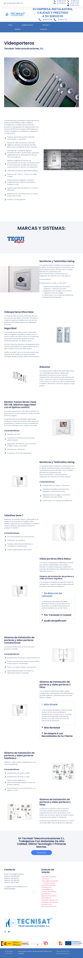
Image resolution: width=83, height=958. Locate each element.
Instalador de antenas (50, 902)
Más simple (51, 704)
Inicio (10, 25)
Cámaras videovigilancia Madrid (50, 880)
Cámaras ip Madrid (49, 877)
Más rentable (52, 727)
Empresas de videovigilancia (47, 888)
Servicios (46, 25)
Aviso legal (22, 951)
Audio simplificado (55, 620)
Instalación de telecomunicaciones (49, 905)
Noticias (18, 29)
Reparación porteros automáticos (49, 897)
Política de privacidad (35, 951)
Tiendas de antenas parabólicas (49, 893)
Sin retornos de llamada (52, 595)
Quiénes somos (27, 25)
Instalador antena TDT (49, 900)
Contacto (43, 29)
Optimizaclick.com (63, 953)
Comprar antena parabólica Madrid (48, 884)
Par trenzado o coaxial (57, 615)
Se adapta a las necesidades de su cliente (57, 735)
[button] (57, 595)
